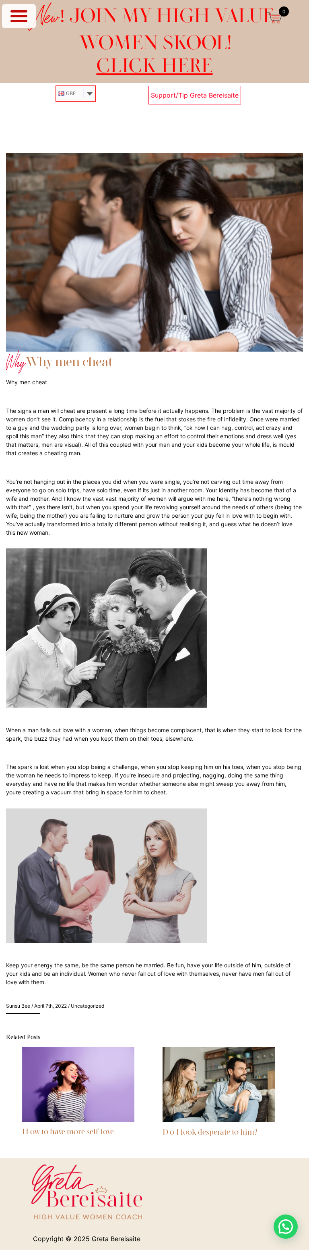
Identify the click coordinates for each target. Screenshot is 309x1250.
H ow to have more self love (68, 1131)
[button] (286, 1227)
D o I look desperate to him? (210, 1131)
